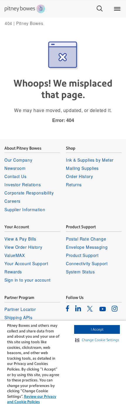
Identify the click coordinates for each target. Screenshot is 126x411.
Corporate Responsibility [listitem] (29, 192)
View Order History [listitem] (23, 247)
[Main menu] (117, 9)
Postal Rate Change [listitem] (86, 238)
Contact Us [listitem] (15, 176)
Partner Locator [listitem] (20, 309)
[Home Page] (25, 9)
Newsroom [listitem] (14, 168)
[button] (97, 340)
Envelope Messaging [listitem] (87, 247)
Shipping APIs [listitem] (18, 317)
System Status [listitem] (80, 271)
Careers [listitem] (12, 201)
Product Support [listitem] (82, 255)
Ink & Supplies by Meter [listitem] (90, 160)
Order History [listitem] (79, 176)
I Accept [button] (97, 329)
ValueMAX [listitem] (14, 255)
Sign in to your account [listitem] (27, 280)
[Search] (99, 9)
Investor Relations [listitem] (22, 184)
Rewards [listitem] (13, 271)
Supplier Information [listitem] (24, 209)
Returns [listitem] (74, 184)
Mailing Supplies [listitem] (82, 168)
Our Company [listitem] (18, 160)
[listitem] (67, 308)
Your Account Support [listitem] (26, 263)
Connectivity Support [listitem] (87, 263)
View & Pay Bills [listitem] (20, 238)
